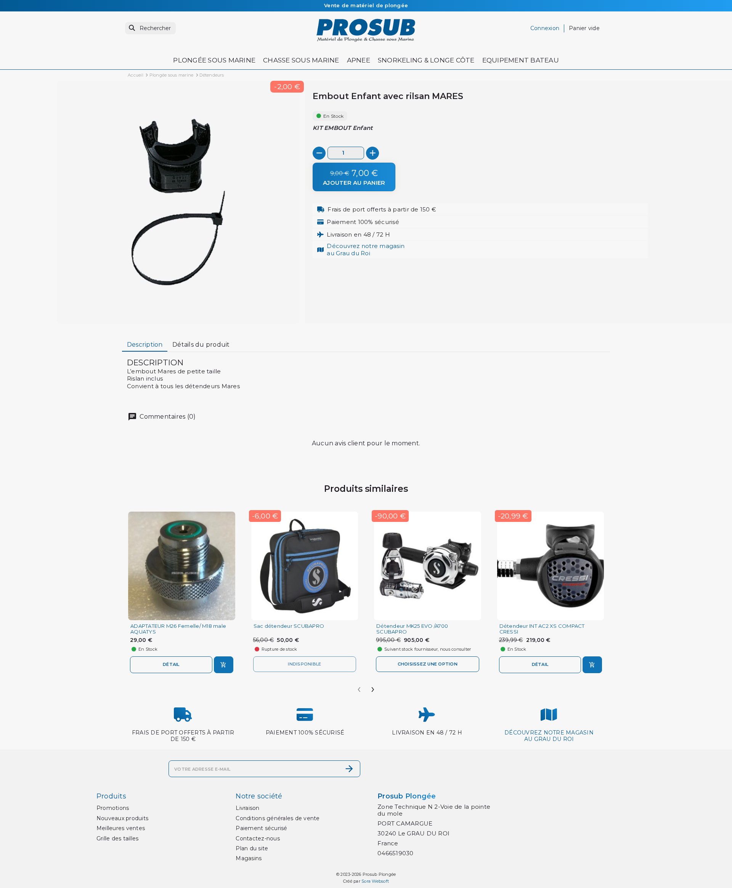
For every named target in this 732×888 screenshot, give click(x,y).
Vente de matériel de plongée (366, 5)
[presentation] (359, 686)
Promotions (112, 808)
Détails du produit (201, 344)
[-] (319, 153)
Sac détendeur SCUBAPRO (289, 626)
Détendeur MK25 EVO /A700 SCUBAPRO (412, 629)
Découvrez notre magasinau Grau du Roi (366, 249)
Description (145, 344)
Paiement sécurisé (261, 828)
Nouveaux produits (122, 818)
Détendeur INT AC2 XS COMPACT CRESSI (542, 629)
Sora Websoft (375, 881)
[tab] (144, 345)
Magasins (249, 858)
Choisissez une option (428, 664)
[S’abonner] (349, 768)
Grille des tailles (117, 838)
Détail (171, 664)
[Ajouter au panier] (223, 664)
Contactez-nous (258, 838)
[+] (372, 153)
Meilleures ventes (120, 828)
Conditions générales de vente (277, 818)
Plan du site (252, 848)
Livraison (247, 808)
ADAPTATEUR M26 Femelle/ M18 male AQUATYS (178, 629)
